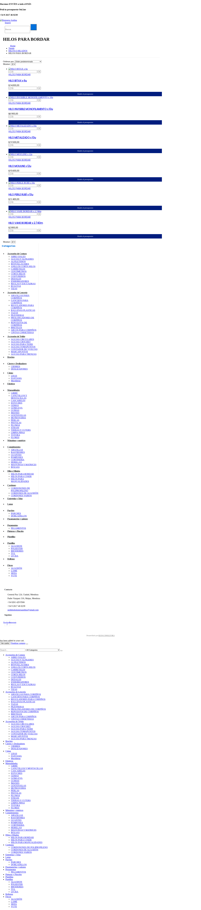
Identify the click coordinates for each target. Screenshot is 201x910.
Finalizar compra (18, 643)
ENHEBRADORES (20, 281)
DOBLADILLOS (19, 516)
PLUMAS (15, 425)
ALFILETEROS (18, 261)
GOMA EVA (17, 408)
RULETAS (16, 286)
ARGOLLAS (17, 450)
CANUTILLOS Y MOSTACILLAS (19, 396)
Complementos (13, 447)
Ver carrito (5, 643)
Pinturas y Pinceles (15, 531)
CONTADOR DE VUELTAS (24, 349)
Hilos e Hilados (13, 471)
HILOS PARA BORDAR (19, 74)
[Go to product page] (84, 69)
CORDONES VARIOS (21, 495)
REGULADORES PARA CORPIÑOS (28, 699)
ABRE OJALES (18, 256)
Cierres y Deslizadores (17, 363)
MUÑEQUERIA (18, 418)
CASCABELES (18, 400)
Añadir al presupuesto (85, 94)
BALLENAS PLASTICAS (23, 310)
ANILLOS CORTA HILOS (23, 266)
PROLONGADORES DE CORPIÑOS (28, 709)
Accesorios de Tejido (16, 336)
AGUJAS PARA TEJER (22, 344)
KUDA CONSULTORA (106, 635)
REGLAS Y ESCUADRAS (23, 283)
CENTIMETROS (19, 271)
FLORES (15, 437)
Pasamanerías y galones (17, 519)
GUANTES (16, 455)
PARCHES (16, 513)
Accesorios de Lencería (17, 292)
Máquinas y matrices (16, 440)
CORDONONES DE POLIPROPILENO (20, 489)
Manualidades (13, 390)
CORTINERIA (17, 459)
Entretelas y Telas (15, 498)
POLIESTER (17, 548)
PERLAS (15, 420)
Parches (10, 510)
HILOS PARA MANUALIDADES (20, 480)
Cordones (11, 485)
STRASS (15, 427)
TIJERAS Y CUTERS (21, 430)
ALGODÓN (16, 568)
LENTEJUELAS (18, 415)
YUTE (14, 575)
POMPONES (17, 457)
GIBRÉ (14, 393)
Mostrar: (7, 64)
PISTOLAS (16, 422)
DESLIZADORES (19, 369)
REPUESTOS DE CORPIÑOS (19, 323)
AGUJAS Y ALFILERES (22, 259)
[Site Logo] (8, 20)
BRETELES (16, 327)
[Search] (33, 27)
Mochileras (16, 381)
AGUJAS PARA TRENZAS (24, 354)
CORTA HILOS (18, 274)
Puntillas (11, 543)
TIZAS (14, 288)
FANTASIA (16, 378)
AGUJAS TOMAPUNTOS (23, 347)
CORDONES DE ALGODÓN (24, 493)
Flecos (10, 565)
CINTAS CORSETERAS (22, 332)
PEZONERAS (17, 315)
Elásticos (11, 384)
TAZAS (14, 313)
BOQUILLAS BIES (20, 264)
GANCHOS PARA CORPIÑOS (19, 301)
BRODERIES (17, 551)
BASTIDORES (18, 452)
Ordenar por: (9, 61)
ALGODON (16, 546)
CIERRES (15, 366)
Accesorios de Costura (17, 253)
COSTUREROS (18, 276)
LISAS (14, 376)
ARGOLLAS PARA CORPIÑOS (20, 296)
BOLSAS (15, 467)
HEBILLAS (16, 462)
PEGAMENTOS (18, 528)
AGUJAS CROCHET (21, 342)
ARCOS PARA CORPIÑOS (23, 330)
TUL (13, 553)
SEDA (14, 573)
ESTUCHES (16, 403)
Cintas (10, 373)
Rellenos (11, 559)
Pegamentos (12, 525)
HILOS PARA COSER (21, 476)
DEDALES (16, 279)
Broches (10, 357)
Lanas (10, 504)
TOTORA (15, 435)
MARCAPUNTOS (19, 351)
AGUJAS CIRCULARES (22, 339)
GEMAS (15, 405)
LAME (14, 571)
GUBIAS (15, 410)
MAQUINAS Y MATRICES (23, 464)
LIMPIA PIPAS (18, 432)
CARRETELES (18, 269)
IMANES (15, 413)
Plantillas (11, 537)
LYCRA (14, 556)
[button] (8, 23)
